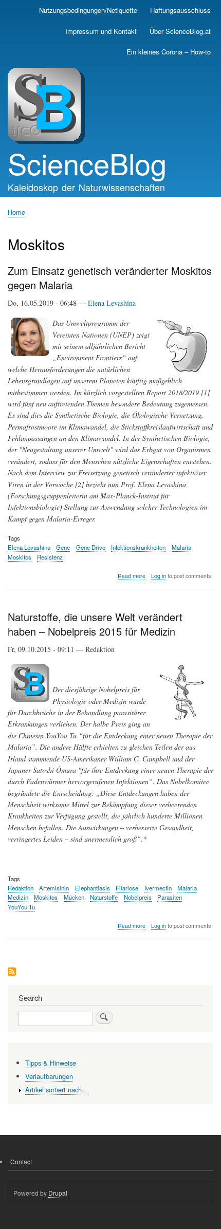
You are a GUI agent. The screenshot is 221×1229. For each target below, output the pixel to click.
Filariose (127, 888)
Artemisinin (54, 888)
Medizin (18, 897)
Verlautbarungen (49, 1076)
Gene (63, 547)
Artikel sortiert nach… (56, 1089)
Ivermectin (158, 888)
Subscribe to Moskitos (12, 972)
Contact (21, 1161)
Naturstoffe (104, 897)
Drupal (57, 1192)
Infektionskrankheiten (138, 547)
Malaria (181, 547)
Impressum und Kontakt (101, 31)
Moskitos (19, 557)
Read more (131, 576)
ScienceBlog (87, 162)
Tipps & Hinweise (50, 1063)
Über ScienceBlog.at (180, 31)
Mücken (74, 897)
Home (16, 212)
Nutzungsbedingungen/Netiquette (88, 10)
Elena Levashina (112, 303)
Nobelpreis (138, 897)
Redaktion (20, 888)
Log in (158, 576)
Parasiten (169, 897)
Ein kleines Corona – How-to (168, 52)
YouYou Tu (21, 907)
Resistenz (50, 557)
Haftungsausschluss (180, 10)
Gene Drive (90, 547)
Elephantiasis (92, 888)
